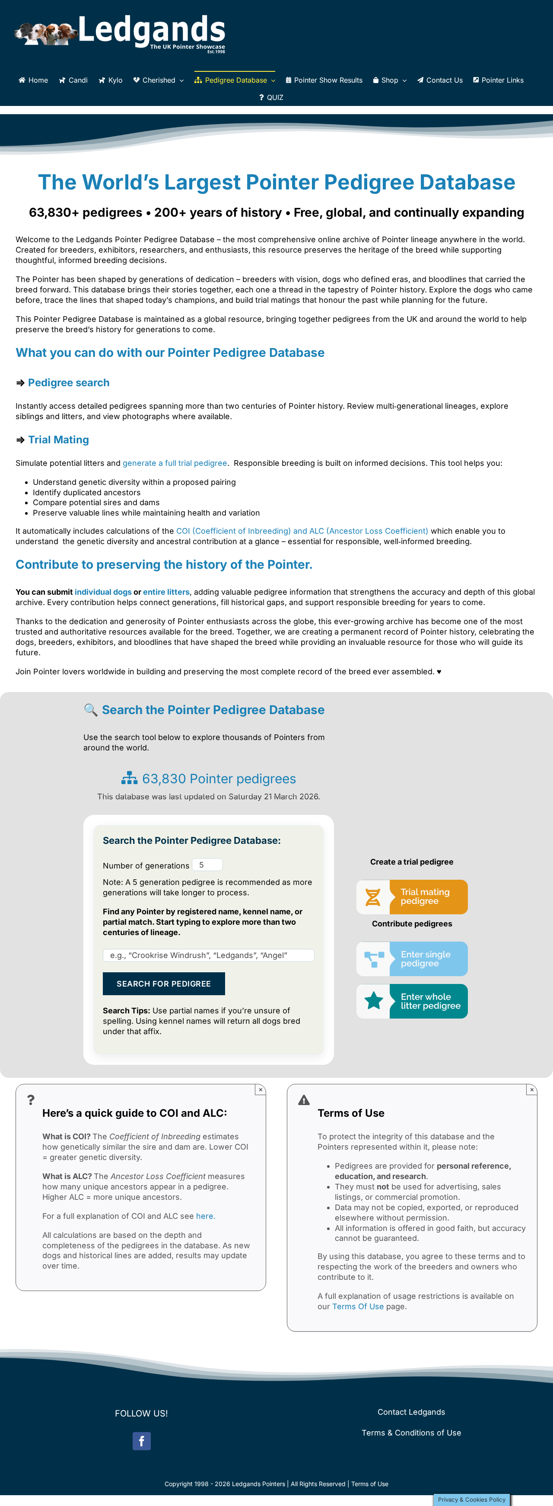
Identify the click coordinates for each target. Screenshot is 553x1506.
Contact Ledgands (411, 1411)
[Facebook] (142, 1441)
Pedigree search (69, 382)
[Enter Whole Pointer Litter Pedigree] (412, 987)
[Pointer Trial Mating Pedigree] (412, 883)
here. (206, 1216)
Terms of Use (369, 1483)
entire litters (166, 591)
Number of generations (147, 865)
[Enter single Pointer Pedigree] (412, 944)
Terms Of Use (358, 1306)
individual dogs (104, 591)
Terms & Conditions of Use (411, 1432)
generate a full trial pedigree (175, 463)
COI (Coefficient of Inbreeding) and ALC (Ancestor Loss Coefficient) (302, 530)
